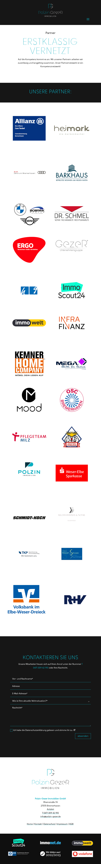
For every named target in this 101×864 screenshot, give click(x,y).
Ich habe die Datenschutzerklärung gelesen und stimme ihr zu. (43, 730)
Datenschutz (49, 824)
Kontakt (38, 824)
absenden (83, 736)
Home (30, 824)
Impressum (62, 824)
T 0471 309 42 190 (50, 813)
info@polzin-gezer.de (50, 816)
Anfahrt (50, 809)
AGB (71, 824)
